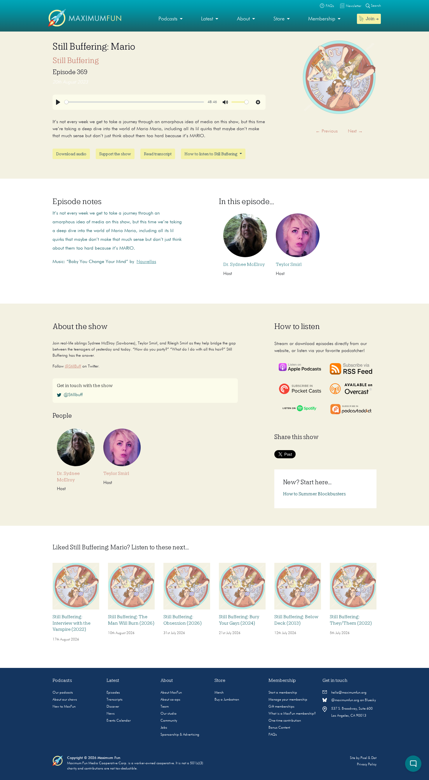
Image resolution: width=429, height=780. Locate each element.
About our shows (65, 699)
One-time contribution (284, 720)
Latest (207, 19)
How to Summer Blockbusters (314, 494)
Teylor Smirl (289, 264)
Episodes (113, 692)
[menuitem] (170, 19)
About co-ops (170, 699)
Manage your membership (287, 699)
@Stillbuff (73, 395)
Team (165, 706)
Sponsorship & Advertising (180, 735)
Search (375, 6)
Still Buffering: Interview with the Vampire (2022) (71, 623)
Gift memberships (281, 706)
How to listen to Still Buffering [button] (211, 154)
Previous (326, 131)
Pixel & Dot (368, 758)
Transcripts (115, 699)
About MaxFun (171, 692)
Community (169, 720)
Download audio (71, 154)
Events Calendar (119, 720)
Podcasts (167, 19)
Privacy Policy (366, 764)
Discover (113, 706)
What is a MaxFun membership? (292, 713)
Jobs (164, 727)
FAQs (272, 735)
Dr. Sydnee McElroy (244, 264)
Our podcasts (63, 692)
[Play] (58, 102)
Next (355, 131)
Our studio (169, 713)
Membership (321, 19)
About (243, 19)
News (111, 713)
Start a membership (282, 692)
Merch (219, 692)
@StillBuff (73, 366)
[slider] (134, 102)
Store (279, 19)
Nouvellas (146, 262)
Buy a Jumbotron (226, 699)
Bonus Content (279, 727)
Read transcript (158, 154)
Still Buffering (76, 60)
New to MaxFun (64, 706)
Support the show (115, 154)
